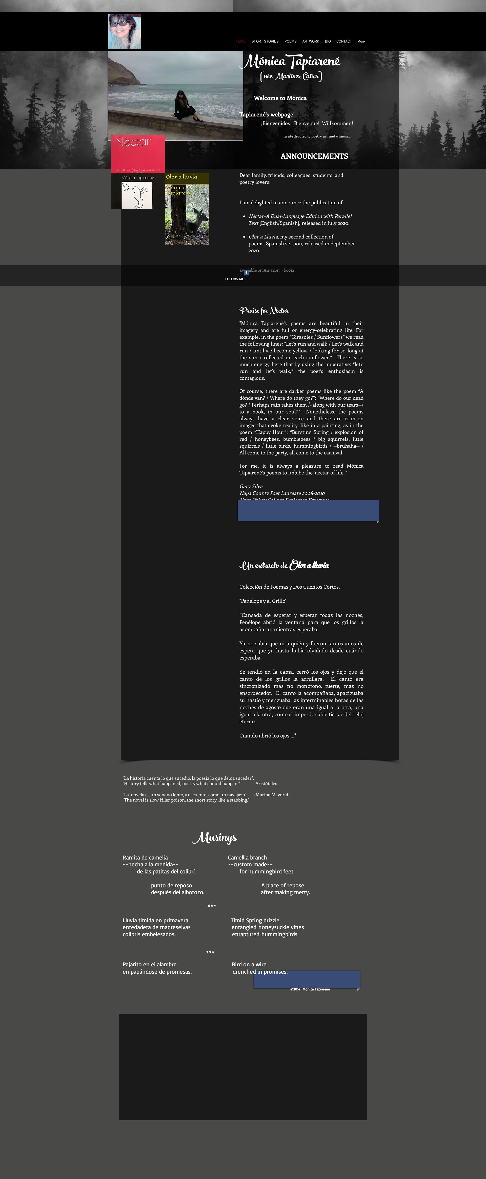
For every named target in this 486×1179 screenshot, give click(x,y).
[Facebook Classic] (246, 272)
